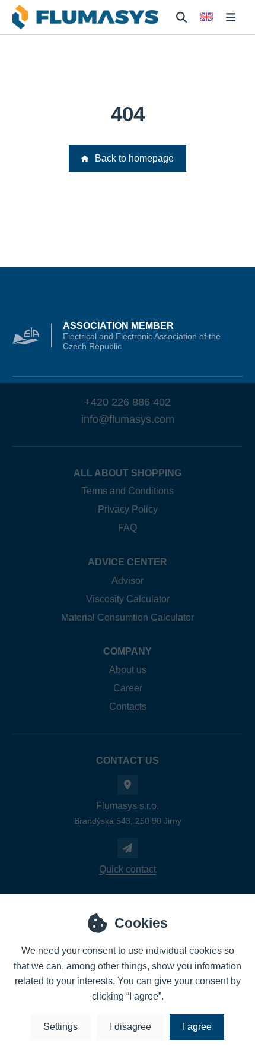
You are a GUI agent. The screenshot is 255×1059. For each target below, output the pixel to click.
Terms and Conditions (128, 491)
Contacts (127, 706)
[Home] (85, 17)
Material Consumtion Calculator (127, 617)
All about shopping (127, 473)
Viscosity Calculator (128, 599)
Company (127, 651)
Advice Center (127, 562)
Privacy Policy (128, 509)
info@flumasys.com (127, 419)
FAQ (127, 528)
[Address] (127, 785)
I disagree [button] (130, 1027)
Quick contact (127, 869)
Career (127, 688)
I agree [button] (197, 1027)
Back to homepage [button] (134, 158)
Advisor (127, 581)
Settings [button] (60, 1027)
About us (127, 670)
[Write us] (127, 848)
